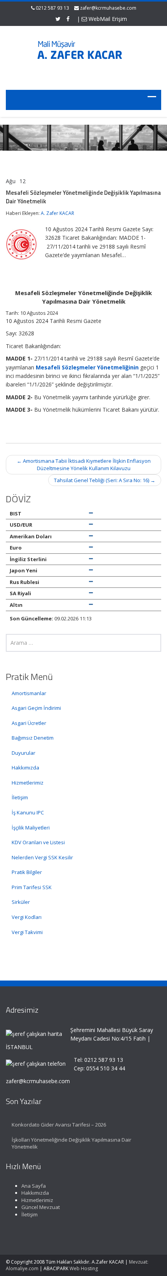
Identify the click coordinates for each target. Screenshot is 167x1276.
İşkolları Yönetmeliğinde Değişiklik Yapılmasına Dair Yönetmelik (71, 1143)
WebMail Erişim (107, 18)
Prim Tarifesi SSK (32, 887)
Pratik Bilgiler (27, 872)
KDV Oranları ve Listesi (38, 842)
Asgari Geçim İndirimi (36, 707)
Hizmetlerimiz (27, 782)
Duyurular (23, 752)
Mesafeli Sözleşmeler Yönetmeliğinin (87, 367)
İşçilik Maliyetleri (31, 827)
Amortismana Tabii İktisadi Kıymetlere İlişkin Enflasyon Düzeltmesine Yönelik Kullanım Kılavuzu (84, 464)
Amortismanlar (29, 693)
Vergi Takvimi (27, 932)
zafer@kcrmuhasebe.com (108, 8)
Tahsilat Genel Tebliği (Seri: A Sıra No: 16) (104, 480)
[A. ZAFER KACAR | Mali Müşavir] (83, 53)
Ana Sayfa (33, 1185)
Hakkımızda (25, 767)
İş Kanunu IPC (28, 812)
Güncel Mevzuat (40, 1207)
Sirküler (21, 901)
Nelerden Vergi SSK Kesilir (42, 857)
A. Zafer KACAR (57, 213)
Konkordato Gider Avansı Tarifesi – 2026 (59, 1124)
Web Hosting (84, 1268)
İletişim (20, 797)
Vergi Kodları (27, 917)
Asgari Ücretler (29, 723)
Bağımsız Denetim (33, 737)
